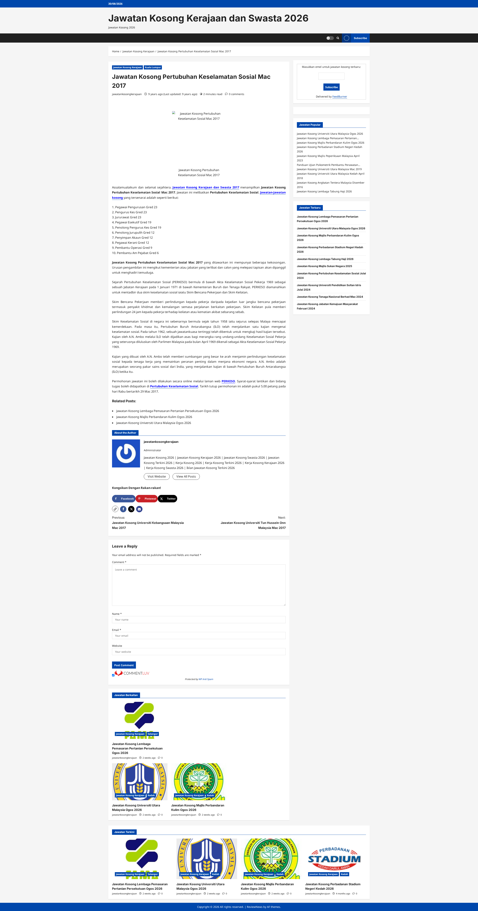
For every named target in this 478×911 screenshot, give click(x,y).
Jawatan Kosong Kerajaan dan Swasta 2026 (208, 18)
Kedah (151, 795)
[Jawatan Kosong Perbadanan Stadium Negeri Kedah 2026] (335, 859)
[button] (115, 509)
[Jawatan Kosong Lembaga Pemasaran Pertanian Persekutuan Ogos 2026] (139, 720)
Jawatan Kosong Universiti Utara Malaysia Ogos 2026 (331, 228)
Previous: (148, 522)
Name (117, 614)
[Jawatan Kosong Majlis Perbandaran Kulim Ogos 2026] (199, 781)
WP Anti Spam (205, 679)
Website (117, 645)
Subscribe (360, 37)
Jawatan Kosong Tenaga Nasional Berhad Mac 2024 (330, 296)
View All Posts (186, 476)
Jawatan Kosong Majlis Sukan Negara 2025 (324, 266)
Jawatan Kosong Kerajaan (127, 67)
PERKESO (228, 381)
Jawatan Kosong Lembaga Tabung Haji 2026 (325, 259)
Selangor (153, 733)
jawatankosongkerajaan (127, 94)
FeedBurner (339, 96)
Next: (253, 522)
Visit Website (157, 476)
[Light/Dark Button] (330, 38)
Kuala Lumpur (153, 67)
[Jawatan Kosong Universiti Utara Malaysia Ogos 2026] (139, 781)
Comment (119, 562)
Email (116, 630)
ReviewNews (255, 907)
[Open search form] (338, 38)
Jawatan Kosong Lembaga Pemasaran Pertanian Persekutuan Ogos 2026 (137, 748)
